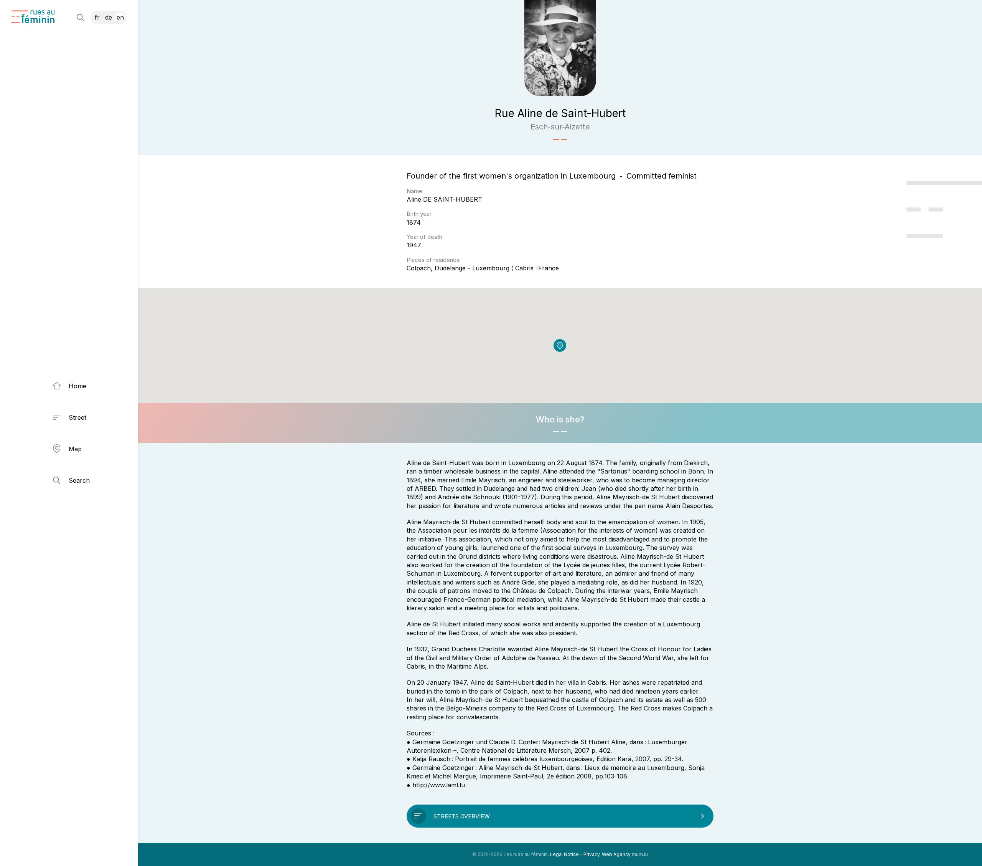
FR (97, 17)
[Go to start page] (33, 16)
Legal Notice (564, 854)
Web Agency (616, 854)
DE (108, 17)
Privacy (591, 854)
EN (120, 17)
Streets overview (461, 816)
